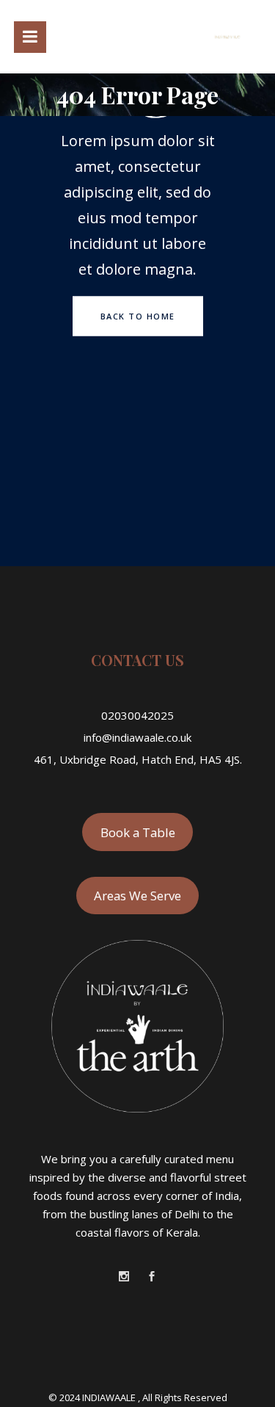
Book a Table (137, 832)
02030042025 (137, 715)
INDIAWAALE (110, 1397)
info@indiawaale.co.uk (137, 737)
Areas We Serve (137, 895)
